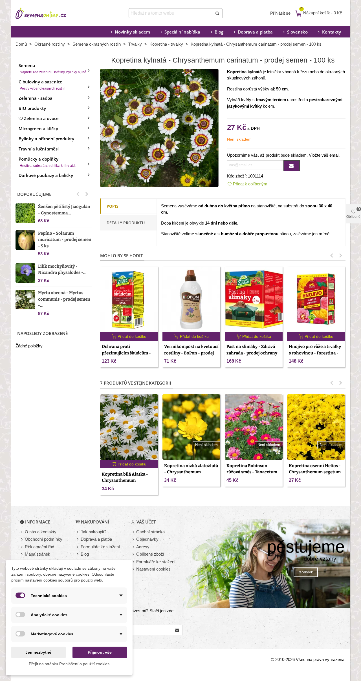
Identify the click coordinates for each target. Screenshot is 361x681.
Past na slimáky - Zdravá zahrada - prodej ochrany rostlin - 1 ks (251, 353)
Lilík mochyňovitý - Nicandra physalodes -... (62, 269)
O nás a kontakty (40, 531)
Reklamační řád (39, 546)
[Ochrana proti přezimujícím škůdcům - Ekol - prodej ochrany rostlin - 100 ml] (129, 299)
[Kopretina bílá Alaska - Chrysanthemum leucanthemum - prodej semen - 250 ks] (129, 427)
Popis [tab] (112, 206)
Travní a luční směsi (39, 149)
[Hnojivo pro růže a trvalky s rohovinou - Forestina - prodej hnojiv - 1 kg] (316, 299)
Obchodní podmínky (43, 539)
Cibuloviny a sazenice (42, 84)
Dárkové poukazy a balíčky (46, 175)
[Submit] (218, 13)
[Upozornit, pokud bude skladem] (291, 165)
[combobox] (171, 13)
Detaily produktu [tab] (126, 222)
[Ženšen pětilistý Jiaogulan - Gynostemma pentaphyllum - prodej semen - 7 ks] (25, 213)
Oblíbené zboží (150, 554)
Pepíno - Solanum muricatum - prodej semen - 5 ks (64, 240)
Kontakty (331, 32)
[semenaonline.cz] (49, 13)
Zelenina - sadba (35, 98)
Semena (52, 68)
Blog (219, 32)
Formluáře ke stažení (155, 561)
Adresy (142, 546)
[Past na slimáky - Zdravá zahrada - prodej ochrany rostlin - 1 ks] (254, 299)
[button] (78, 194)
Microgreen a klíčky (38, 128)
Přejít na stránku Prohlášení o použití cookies (69, 664)
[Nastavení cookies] (133, 569)
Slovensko (297, 32)
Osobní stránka (150, 531)
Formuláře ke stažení (100, 546)
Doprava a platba (255, 32)
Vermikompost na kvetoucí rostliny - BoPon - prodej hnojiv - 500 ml (191, 353)
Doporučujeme (34, 194)
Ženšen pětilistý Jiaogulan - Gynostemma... (64, 210)
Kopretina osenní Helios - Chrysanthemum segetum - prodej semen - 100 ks (315, 472)
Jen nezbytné (38, 652)
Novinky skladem (132, 32)
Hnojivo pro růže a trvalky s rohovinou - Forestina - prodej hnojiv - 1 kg (315, 353)
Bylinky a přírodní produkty (46, 138)
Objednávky (147, 539)
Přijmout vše (100, 652)
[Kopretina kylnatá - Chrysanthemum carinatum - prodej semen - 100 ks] (159, 127)
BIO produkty (32, 108)
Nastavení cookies (153, 569)
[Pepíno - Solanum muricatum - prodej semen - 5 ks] (25, 240)
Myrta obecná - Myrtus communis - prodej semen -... (64, 299)
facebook (306, 572)
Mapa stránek (37, 554)
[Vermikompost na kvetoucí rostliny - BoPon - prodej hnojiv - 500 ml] (191, 299)
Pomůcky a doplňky (47, 162)
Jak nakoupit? (93, 531)
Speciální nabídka (182, 32)
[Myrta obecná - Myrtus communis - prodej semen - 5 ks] (25, 299)
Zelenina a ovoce (41, 118)
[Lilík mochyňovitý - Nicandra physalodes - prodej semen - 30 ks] (25, 273)
